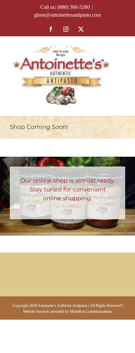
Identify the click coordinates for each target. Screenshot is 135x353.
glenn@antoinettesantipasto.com (67, 15)
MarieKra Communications (91, 311)
